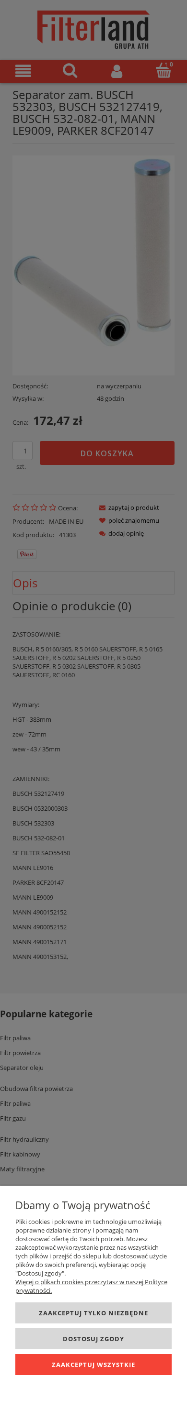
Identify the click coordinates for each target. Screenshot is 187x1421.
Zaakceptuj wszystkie (93, 1364)
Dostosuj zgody (93, 1338)
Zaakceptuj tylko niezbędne (93, 1313)
